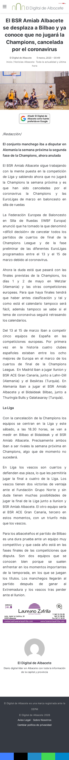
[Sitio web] (22, 678)
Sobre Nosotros (42, 719)
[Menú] (4, 8)
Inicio (9, 61)
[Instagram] (47, 678)
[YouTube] (42, 678)
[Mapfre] (34, 622)
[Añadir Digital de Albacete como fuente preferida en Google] (34, 118)
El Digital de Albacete (21, 57)
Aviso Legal (24, 719)
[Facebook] (27, 678)
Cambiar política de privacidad (34, 724)
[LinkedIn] (37, 678)
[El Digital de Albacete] (37, 6)
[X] (32, 678)
